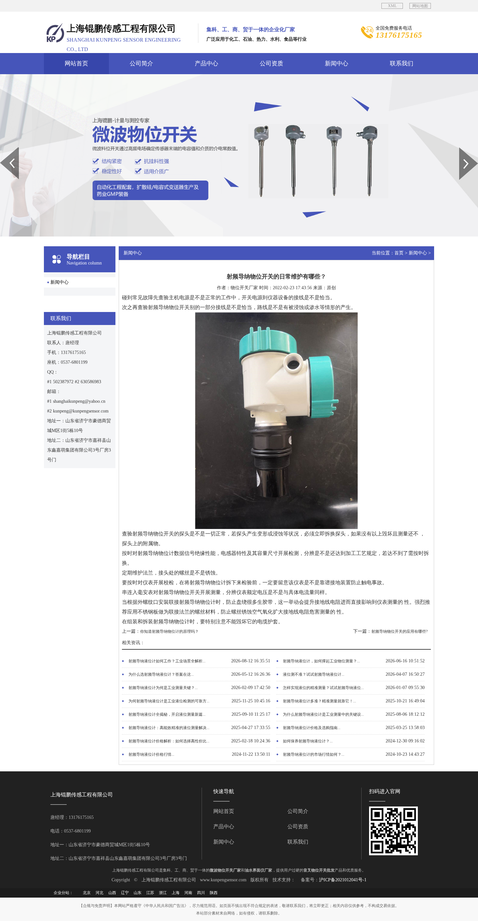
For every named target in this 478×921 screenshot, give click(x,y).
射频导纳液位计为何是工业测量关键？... (163, 687)
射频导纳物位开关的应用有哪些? (399, 631)
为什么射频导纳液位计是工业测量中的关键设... (323, 714)
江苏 (150, 892)
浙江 (163, 892)
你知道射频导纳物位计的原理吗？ (169, 631)
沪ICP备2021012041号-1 (342, 879)
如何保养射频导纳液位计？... (308, 741)
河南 (188, 892)
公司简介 (141, 63)
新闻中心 (336, 63)
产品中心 (206, 63)
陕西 (214, 892)
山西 (112, 892)
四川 (201, 892)
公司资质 (271, 63)
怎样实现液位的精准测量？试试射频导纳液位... (323, 687)
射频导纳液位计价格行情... (151, 754)
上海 (175, 892)
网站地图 (420, 6)
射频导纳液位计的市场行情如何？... (313, 754)
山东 (137, 892)
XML (392, 6)
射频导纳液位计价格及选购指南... (311, 727)
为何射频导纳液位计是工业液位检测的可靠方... (168, 701)
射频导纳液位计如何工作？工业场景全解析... (167, 661)
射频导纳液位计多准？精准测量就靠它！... (319, 701)
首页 (399, 253)
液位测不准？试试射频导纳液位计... (313, 674)
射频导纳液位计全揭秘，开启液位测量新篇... (167, 714)
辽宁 (125, 892)
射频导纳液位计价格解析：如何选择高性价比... (168, 741)
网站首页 (76, 63)
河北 (99, 892)
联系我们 (401, 63)
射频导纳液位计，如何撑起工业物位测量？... (321, 661)
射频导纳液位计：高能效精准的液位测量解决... (168, 727)
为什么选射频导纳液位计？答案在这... (161, 674)
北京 (87, 892)
